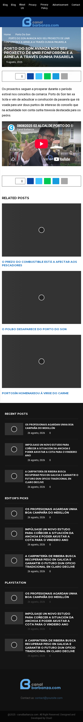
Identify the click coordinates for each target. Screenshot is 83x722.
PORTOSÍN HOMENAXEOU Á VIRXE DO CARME (35, 393)
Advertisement (60, 4)
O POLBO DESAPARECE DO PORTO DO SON (34, 329)
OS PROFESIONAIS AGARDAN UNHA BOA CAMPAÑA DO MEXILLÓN (49, 426)
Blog (5, 4)
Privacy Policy (44, 6)
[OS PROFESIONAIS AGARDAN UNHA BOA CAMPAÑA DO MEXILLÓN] (14, 429)
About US (22, 6)
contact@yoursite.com (49, 697)
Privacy (32, 4)
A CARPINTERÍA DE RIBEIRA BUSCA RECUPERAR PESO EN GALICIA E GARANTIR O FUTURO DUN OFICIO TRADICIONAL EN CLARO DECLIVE (51, 476)
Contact (76, 4)
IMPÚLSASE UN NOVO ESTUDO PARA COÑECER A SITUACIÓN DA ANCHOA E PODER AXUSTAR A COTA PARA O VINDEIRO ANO (51, 450)
